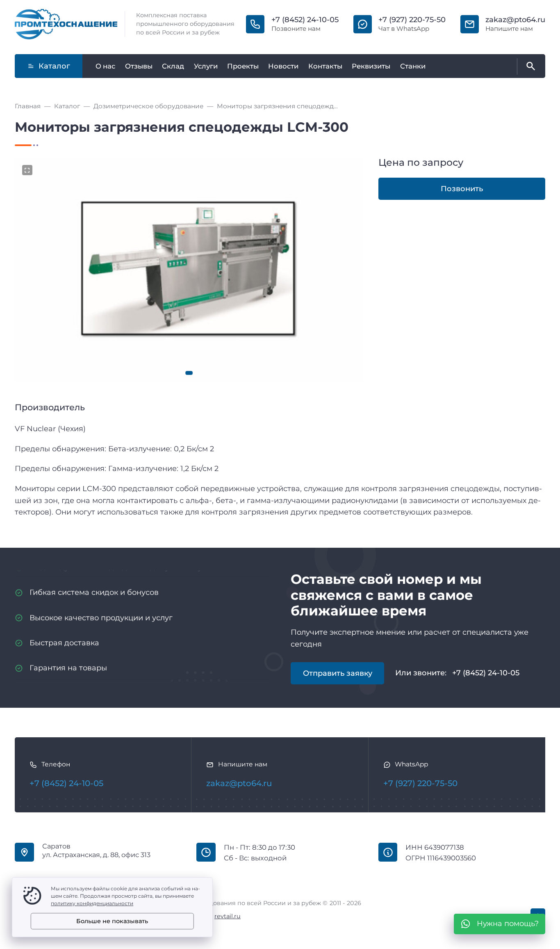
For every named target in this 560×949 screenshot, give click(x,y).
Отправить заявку (337, 673)
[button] (189, 373)
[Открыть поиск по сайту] (529, 66)
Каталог (54, 66)
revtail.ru (227, 916)
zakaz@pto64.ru (515, 19)
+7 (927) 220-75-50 (412, 19)
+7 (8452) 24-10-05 (305, 19)
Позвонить (462, 188)
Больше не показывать (112, 921)
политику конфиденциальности (92, 903)
